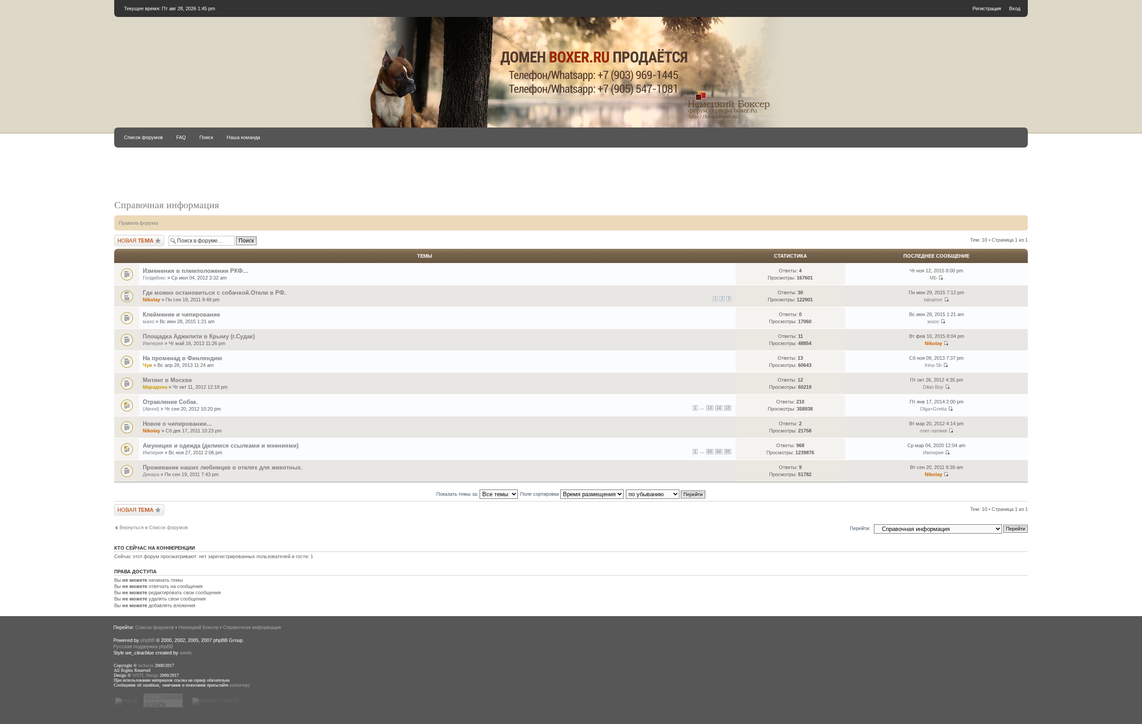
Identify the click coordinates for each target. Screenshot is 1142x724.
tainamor (933, 299)
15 (727, 408)
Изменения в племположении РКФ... (195, 270)
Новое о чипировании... (177, 423)
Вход (1014, 8)
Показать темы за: (458, 494)
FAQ (181, 137)
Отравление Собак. (170, 402)
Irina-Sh (933, 365)
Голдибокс (154, 277)
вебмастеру (240, 685)
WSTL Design (145, 675)
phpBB (148, 640)
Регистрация (986, 8)
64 (718, 451)
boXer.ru (145, 665)
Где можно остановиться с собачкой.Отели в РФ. (214, 292)
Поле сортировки (540, 494)
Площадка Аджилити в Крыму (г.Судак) (199, 336)
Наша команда (243, 137)
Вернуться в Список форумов (154, 527)
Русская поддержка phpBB (143, 646)
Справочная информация (166, 204)
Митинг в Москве (167, 380)
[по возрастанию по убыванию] (666, 494)
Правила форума (138, 223)
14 (718, 408)
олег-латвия (933, 430)
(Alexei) (151, 408)
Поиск (206, 137)
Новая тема (127, 237)
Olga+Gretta (933, 408)
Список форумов (143, 137)
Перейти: (860, 528)
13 (710, 408)
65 (727, 451)
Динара (151, 474)
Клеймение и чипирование (181, 314)
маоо (148, 321)
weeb (185, 652)
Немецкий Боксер (198, 627)
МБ (933, 277)
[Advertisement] (460, 177)
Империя (153, 343)
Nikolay (151, 299)
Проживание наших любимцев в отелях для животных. (222, 467)
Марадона (155, 387)
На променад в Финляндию (182, 358)
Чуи (147, 365)
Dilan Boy (933, 387)
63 (710, 451)
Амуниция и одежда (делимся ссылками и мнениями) (220, 445)
